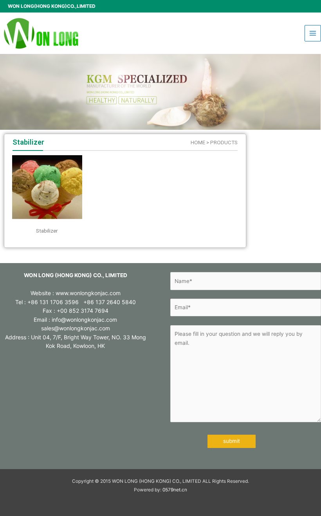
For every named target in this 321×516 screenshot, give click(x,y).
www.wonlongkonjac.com (88, 293)
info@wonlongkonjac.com (84, 319)
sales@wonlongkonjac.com (75, 328)
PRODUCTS (224, 142)
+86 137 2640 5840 (109, 302)
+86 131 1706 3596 (53, 302)
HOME (198, 142)
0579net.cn (174, 490)
